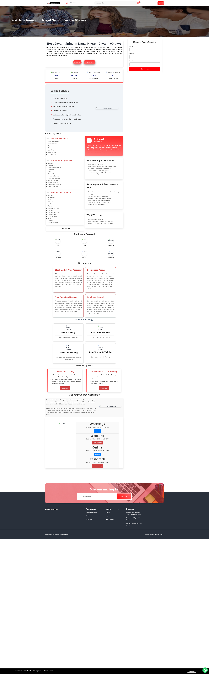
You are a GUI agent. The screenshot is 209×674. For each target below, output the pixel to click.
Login (160, 3)
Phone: (131, 53)
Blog (107, 516)
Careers (108, 512)
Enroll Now (89, 62)
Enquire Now (65, 388)
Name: (131, 46)
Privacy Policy (159, 534)
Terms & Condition (149, 534)
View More (66, 229)
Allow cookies (191, 671)
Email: (131, 61)
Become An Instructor (91, 512)
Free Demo (77, 62)
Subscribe (124, 496)
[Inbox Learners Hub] (52, 3)
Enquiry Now (145, 69)
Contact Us (89, 519)
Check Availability (97, 442)
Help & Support (110, 519)
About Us (88, 516)
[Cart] (138, 2)
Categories (72, 2)
